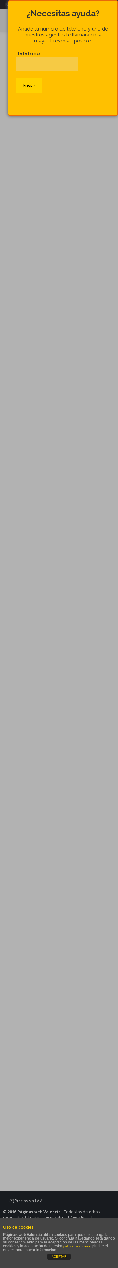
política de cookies (76, 1246)
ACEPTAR (59, 1256)
